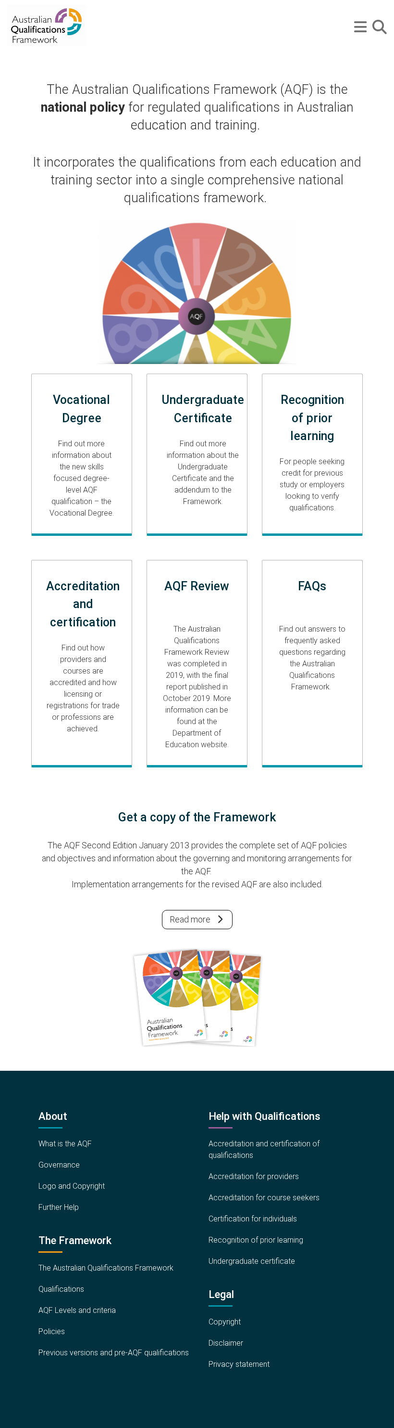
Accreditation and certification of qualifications (264, 1149)
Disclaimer (226, 1343)
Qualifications (61, 1289)
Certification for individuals (253, 1218)
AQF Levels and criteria (77, 1310)
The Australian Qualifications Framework (105, 1267)
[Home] (46, 25)
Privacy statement (239, 1364)
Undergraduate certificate (252, 1261)
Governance (59, 1164)
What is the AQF (65, 1143)
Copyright (225, 1321)
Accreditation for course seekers (264, 1197)
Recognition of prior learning (256, 1240)
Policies (51, 1331)
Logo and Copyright (71, 1186)
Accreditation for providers (254, 1176)
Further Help (58, 1207)
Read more (190, 919)
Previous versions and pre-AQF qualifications (113, 1352)
